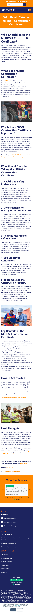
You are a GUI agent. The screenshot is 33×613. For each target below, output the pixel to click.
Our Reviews (4, 554)
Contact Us (4, 572)
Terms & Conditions (6, 561)
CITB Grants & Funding (7, 558)
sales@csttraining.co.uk (12, 1)
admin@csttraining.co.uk (8, 592)
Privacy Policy (17, 605)
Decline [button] (19, 610)
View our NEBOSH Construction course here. (13, 397)
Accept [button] (13, 610)
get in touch (23, 463)
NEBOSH (6, 81)
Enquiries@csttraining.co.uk (12, 471)
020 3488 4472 (23, 1)
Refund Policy (5, 568)
